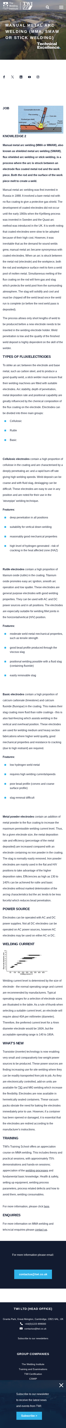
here (46, 1206)
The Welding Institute (33, 1364)
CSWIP (33, 1378)
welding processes (37, 1170)
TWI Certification (33, 1374)
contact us (41, 1229)
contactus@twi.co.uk (33, 1274)
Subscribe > (29, 1415)
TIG (20, 1087)
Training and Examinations (33, 1369)
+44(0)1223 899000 (35, 1323)
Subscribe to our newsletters (33, 1338)
